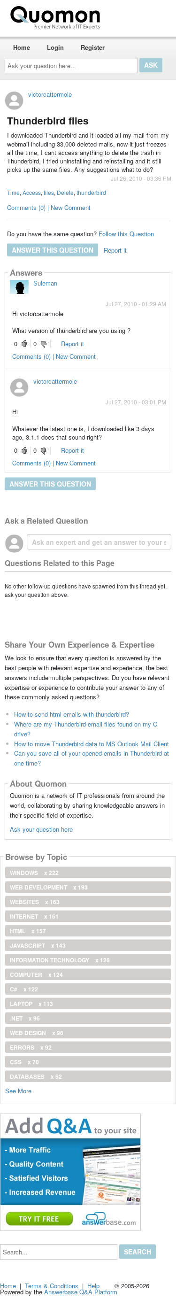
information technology (60, 960)
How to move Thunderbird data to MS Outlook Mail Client (91, 743)
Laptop (31, 1003)
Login (55, 47)
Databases (36, 1076)
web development (49, 887)
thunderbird (91, 192)
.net (25, 1018)
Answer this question (52, 250)
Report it (115, 250)
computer (36, 974)
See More (18, 1090)
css (24, 1062)
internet (34, 916)
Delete (65, 192)
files (49, 192)
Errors (31, 1047)
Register (93, 47)
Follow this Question (126, 233)
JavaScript (38, 945)
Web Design (36, 1033)
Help (93, 1285)
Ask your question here (41, 829)
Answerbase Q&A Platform (80, 1291)
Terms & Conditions (51, 1285)
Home (21, 47)
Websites (35, 901)
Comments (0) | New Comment (49, 207)
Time (13, 192)
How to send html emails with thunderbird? (71, 714)
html (28, 931)
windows (34, 872)
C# (24, 989)
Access (32, 192)
